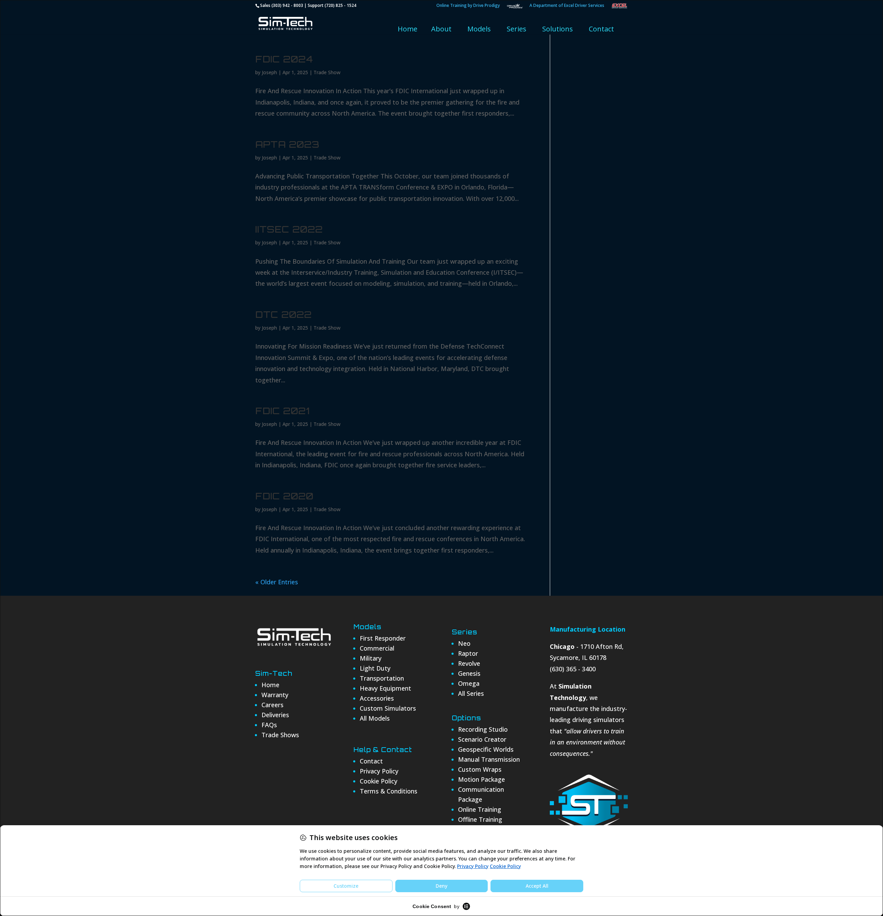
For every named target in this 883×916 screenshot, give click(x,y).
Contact (601, 28)
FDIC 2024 (284, 59)
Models (479, 28)
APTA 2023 (287, 144)
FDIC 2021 (282, 410)
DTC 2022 (283, 314)
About (441, 28)
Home (407, 28)
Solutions (557, 28)
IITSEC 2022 (289, 229)
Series (516, 28)
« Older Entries (276, 582)
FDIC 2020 (284, 495)
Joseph (269, 72)
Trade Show (327, 72)
